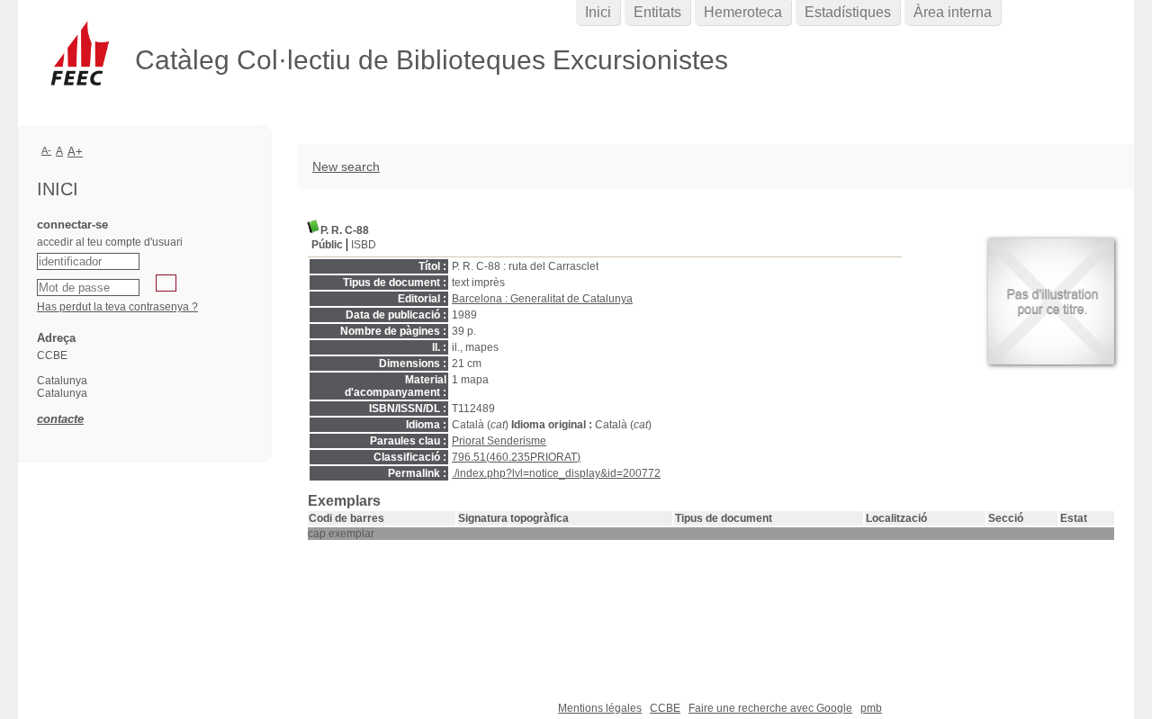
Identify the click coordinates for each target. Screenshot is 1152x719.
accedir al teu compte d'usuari (110, 242)
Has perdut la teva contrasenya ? (117, 307)
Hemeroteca (743, 12)
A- (46, 150)
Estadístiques (848, 12)
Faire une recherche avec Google (770, 708)
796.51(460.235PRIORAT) (516, 457)
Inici (598, 12)
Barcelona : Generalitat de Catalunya (542, 298)
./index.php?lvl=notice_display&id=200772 (556, 473)
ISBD (363, 244)
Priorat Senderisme (499, 441)
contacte (60, 419)
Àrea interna (953, 12)
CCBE (665, 708)
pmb (871, 708)
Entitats (657, 12)
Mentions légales (600, 708)
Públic (327, 244)
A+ (75, 151)
